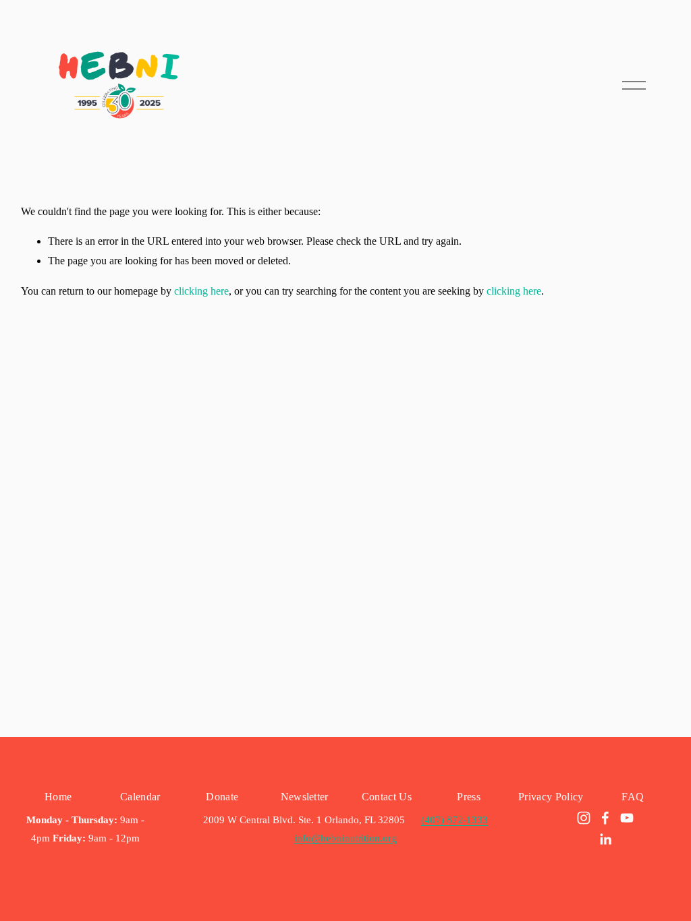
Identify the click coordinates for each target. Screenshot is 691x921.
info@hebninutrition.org (345, 838)
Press (468, 796)
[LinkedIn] (605, 839)
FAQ (632, 796)
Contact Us (387, 796)
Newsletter (305, 796)
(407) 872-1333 (454, 819)
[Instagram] (583, 818)
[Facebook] (605, 818)
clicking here (201, 291)
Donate (222, 796)
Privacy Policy (550, 796)
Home (58, 796)
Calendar (140, 796)
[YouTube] (627, 818)
